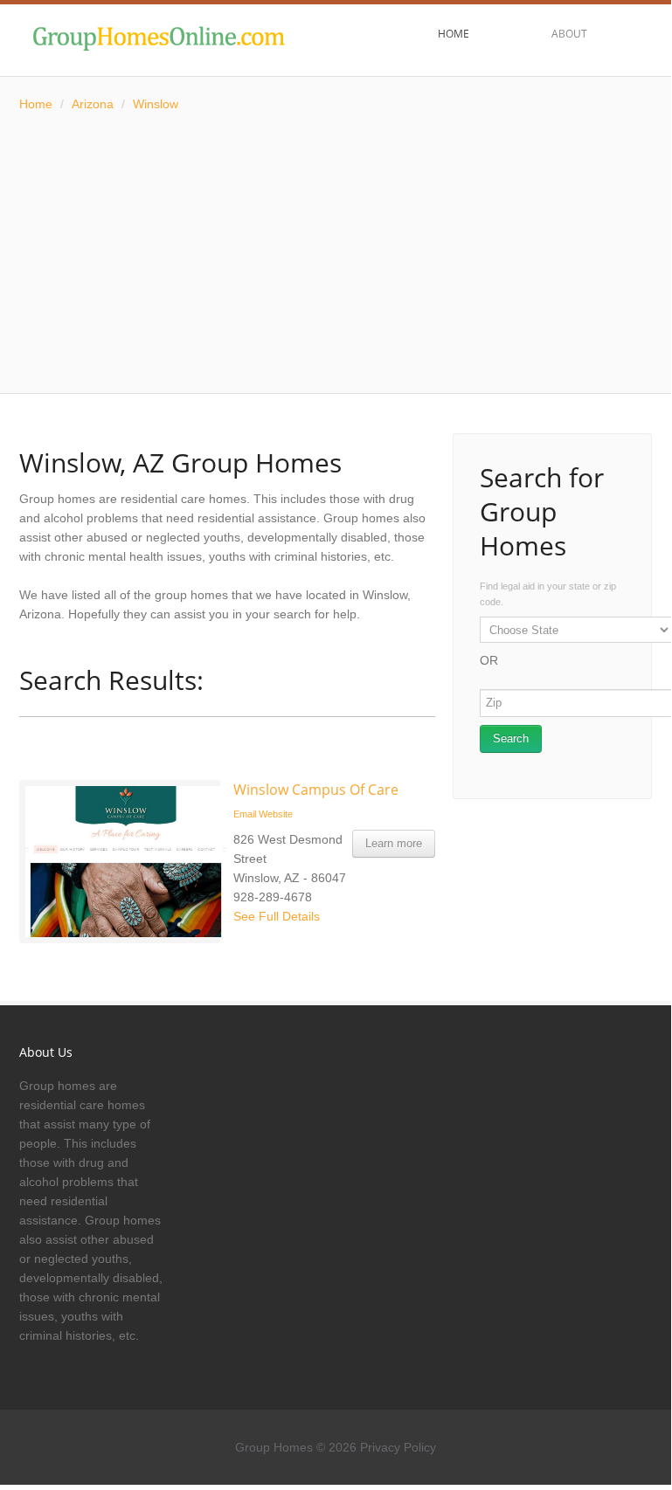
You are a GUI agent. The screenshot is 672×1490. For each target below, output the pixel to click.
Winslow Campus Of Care (315, 789)
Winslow (155, 104)
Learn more (393, 843)
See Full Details (276, 916)
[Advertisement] (335, 253)
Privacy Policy (398, 1447)
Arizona (93, 104)
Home (35, 104)
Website (276, 814)
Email (244, 814)
